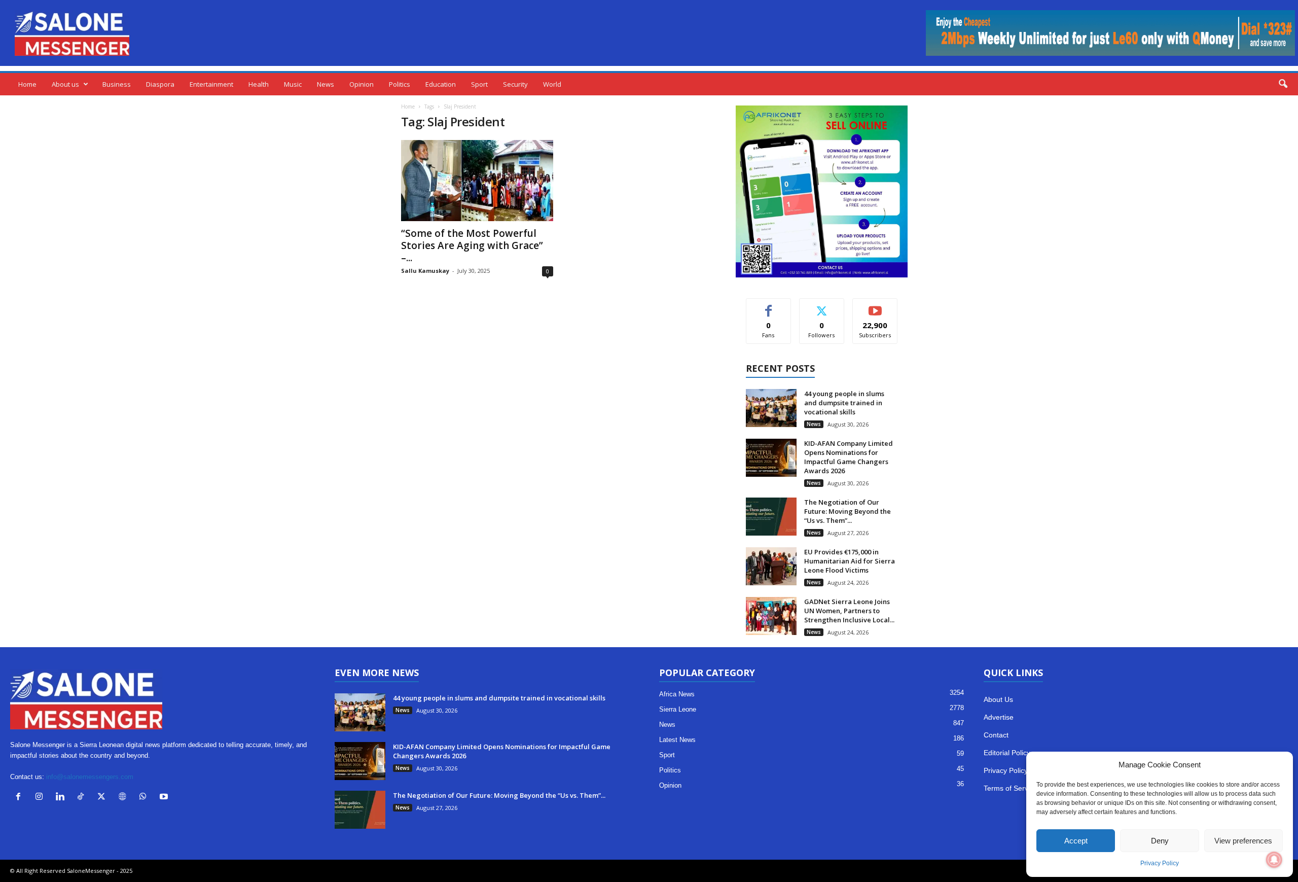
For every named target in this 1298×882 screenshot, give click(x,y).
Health (258, 84)
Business (116, 84)
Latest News (677, 740)
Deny (1160, 840)
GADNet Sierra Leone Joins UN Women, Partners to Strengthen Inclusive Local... (849, 610)
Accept (1076, 840)
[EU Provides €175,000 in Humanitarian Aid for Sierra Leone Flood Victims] (771, 566)
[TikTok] (83, 797)
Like (768, 306)
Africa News (677, 694)
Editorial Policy (1007, 753)
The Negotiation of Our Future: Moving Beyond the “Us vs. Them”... (847, 511)
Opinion (361, 84)
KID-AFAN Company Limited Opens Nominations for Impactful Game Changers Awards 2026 (848, 457)
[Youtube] (165, 797)
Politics (399, 84)
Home (27, 84)
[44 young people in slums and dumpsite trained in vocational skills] (771, 408)
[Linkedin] (62, 797)
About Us (998, 699)
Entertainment (211, 84)
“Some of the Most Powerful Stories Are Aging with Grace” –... (472, 245)
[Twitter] (103, 797)
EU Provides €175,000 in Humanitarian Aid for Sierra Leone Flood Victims (849, 561)
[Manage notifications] (1274, 860)
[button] (1283, 84)
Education (440, 84)
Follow (822, 306)
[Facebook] (20, 797)
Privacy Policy (1159, 863)
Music (293, 84)
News (325, 84)
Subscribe (875, 306)
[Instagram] (41, 797)
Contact (996, 735)
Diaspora (160, 84)
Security (515, 84)
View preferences (1243, 840)
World (552, 84)
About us (65, 84)
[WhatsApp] (145, 797)
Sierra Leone (677, 709)
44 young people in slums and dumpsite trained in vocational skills (844, 402)
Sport (479, 84)
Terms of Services (1012, 788)
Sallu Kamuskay (425, 270)
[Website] (124, 797)
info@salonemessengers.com (89, 777)
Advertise (999, 717)
